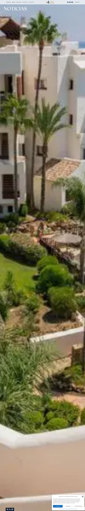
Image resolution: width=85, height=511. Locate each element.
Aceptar (58, 506)
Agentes (77, 2)
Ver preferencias (78, 506)
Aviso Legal (75, 508)
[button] (82, 496)
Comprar (8, 2)
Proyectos (25, 2)
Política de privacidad (69, 508)
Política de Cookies (62, 508)
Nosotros (19, 2)
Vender (13, 2)
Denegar (68, 506)
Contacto (31, 2)
